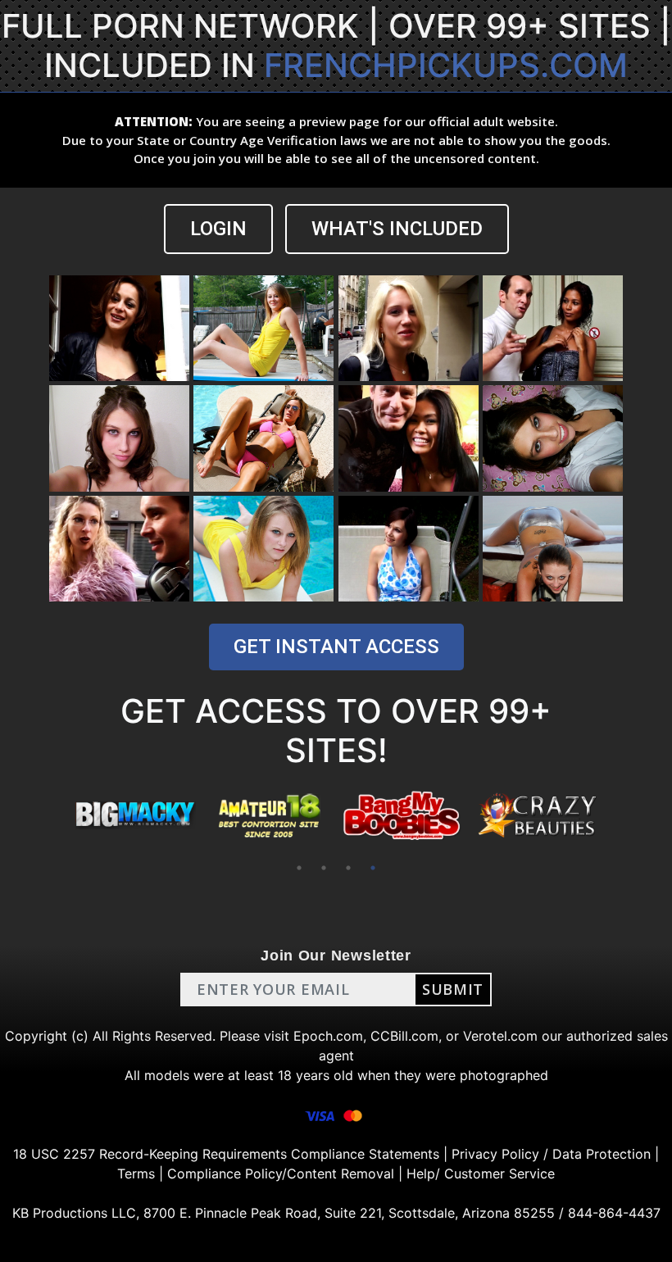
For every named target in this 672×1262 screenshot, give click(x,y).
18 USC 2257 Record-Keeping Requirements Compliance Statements (226, 1154)
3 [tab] (348, 868)
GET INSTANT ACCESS (336, 646)
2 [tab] (324, 868)
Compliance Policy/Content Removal (280, 1173)
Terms (136, 1173)
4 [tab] (373, 868)
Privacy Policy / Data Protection (551, 1154)
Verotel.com (500, 1036)
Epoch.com (328, 1036)
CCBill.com (404, 1036)
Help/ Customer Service (480, 1173)
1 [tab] (299, 868)
